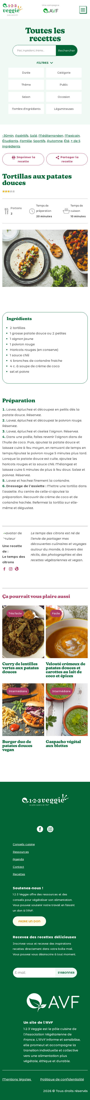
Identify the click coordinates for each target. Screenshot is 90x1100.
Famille (26, 141)
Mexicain (72, 136)
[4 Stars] (11, 191)
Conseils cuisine (24, 844)
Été (66, 141)
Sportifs (39, 141)
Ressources (21, 851)
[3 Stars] (8, 191)
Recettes (19, 874)
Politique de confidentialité (62, 1079)
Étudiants (10, 141)
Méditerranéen (51, 136)
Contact (18, 866)
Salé (33, 136)
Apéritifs (21, 136)
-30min (8, 136)
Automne (55, 141)
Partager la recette (69, 159)
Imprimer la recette (25, 159)
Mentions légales (17, 1079)
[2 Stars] (6, 191)
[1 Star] (3, 191)
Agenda (18, 859)
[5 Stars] (13, 191)
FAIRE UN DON (29, 921)
